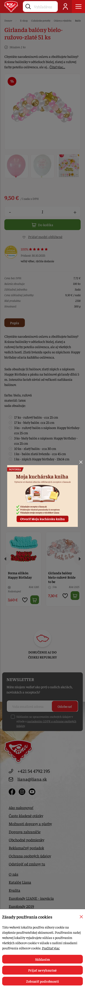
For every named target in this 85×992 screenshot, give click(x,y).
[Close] (80, 462)
